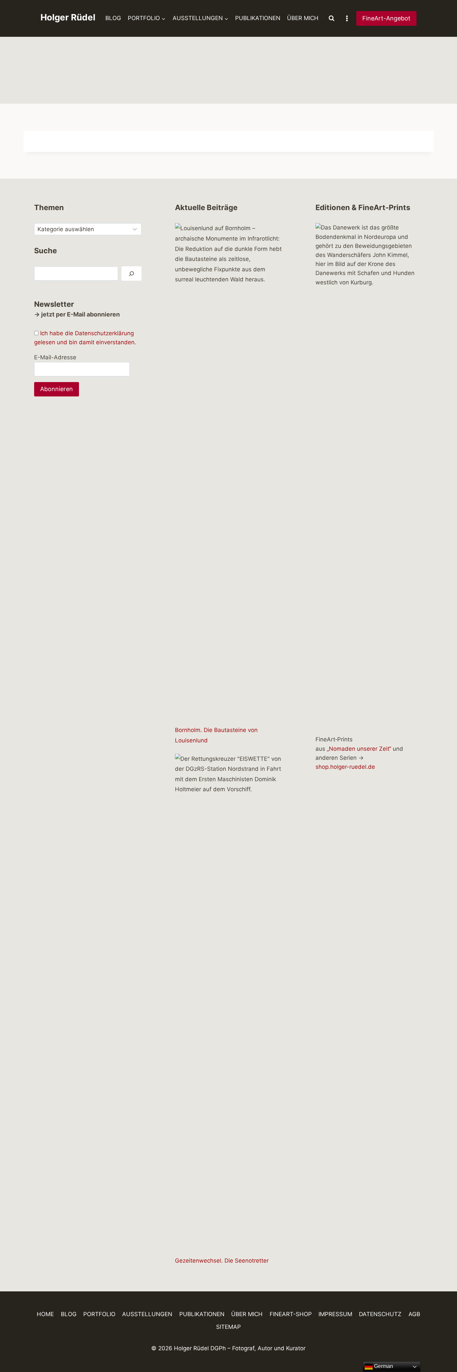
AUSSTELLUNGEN (147, 1314)
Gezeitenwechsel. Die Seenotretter (222, 1260)
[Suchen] (131, 273)
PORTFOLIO (99, 1314)
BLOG (113, 18)
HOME (45, 1314)
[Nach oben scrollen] (440, 1347)
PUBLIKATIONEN (257, 18)
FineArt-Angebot (386, 18)
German (383, 1366)
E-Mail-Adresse (55, 357)
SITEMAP (228, 1326)
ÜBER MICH (302, 18)
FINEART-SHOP (291, 1314)
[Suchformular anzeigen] (332, 18)
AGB (414, 1314)
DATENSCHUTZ (380, 1314)
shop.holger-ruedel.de (345, 766)
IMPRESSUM (335, 1314)
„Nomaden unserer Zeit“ (359, 748)
